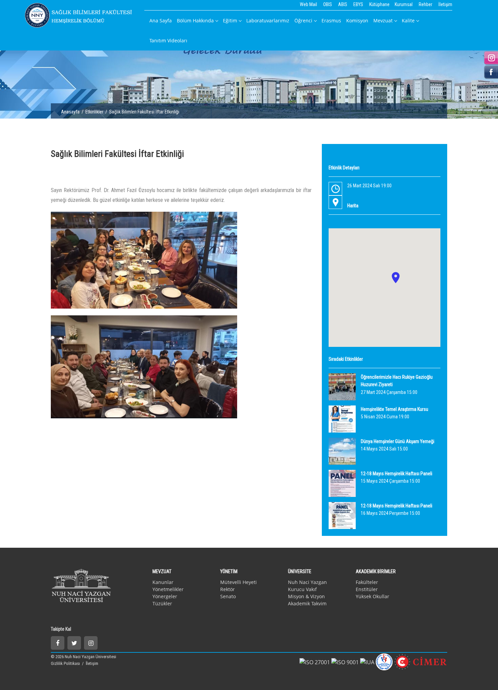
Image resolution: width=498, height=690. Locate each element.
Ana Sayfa (160, 20)
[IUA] (367, 662)
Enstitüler (367, 589)
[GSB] (384, 661)
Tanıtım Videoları (168, 40)
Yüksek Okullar (372, 596)
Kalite (408, 20)
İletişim (445, 4)
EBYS (358, 4)
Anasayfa (70, 111)
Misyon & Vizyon (306, 596)
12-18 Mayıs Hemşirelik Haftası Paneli (396, 473)
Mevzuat (383, 20)
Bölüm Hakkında (195, 20)
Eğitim (230, 20)
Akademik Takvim (307, 603)
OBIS (327, 4)
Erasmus (331, 20)
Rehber (425, 4)
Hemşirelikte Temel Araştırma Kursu (394, 409)
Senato (228, 596)
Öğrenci (303, 20)
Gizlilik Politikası (66, 663)
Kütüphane (379, 4)
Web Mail (308, 4)
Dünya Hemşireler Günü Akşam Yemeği (397, 441)
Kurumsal (404, 4)
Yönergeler (164, 596)
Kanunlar (162, 582)
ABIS (342, 4)
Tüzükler (162, 603)
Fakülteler (367, 582)
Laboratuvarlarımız (267, 20)
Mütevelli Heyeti (238, 582)
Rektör (227, 589)
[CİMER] (420, 661)
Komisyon (357, 20)
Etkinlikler (94, 111)
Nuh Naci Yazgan (307, 582)
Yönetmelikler (168, 589)
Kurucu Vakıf (302, 589)
